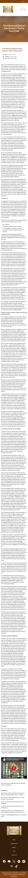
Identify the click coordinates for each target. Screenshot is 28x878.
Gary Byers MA (12, 54)
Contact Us (14, 855)
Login (23, 1)
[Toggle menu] (22, 9)
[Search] (24, 9)
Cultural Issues (13, 56)
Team (14, 851)
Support (14, 847)
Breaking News (14, 843)
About (14, 839)
